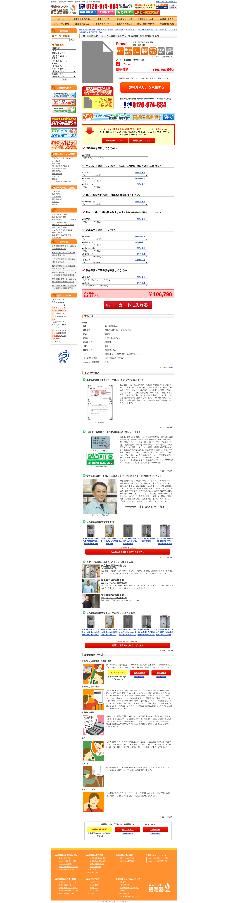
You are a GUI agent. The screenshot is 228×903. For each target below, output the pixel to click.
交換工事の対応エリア (98, 861)
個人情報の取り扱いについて (130, 896)
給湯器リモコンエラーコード (63, 225)
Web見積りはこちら (115, 140)
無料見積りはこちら (142, 140)
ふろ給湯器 (56, 161)
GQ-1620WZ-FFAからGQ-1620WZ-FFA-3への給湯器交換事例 (165, 541)
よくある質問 (94, 885)
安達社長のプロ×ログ (60, 214)
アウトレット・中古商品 (61, 181)
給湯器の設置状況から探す (68, 867)
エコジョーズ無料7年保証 (158, 861)
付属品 (54, 179)
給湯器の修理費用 (59, 217)
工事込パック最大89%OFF (62, 158)
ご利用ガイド (172, 2)
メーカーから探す (65, 864)
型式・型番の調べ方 (146, 24)
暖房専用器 (56, 171)
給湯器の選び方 (82, 24)
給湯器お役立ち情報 (60, 227)
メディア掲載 (124, 885)
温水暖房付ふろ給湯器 (60, 166)
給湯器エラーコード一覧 (67, 882)
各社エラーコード (103, 24)
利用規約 (123, 891)
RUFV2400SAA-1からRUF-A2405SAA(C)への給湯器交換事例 (91, 541)
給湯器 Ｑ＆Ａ (167, 19)
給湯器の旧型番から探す (67, 861)
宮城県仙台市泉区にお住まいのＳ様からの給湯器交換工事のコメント (90, 633)
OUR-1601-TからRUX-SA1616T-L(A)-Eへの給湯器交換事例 (128, 541)
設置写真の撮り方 (124, 24)
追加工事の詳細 (95, 867)
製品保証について (124, 19)
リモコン (55, 176)
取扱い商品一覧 (64, 858)
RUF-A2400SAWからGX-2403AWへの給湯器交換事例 (109, 541)
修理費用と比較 (167, 24)
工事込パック (57, 191)
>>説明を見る (140, 173)
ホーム (61, 19)
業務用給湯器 (57, 174)
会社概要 (123, 882)
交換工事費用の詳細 (97, 864)
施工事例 (93, 869)
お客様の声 (56, 238)
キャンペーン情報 (61, 24)
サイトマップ (161, 2)
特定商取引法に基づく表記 (129, 888)
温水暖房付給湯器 (59, 169)
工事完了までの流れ (82, 19)
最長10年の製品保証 (127, 858)
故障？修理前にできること (68, 893)
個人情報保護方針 (126, 893)
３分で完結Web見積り (67, 869)
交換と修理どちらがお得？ (68, 888)
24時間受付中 (139, 677)
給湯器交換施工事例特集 (61, 235)
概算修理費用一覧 (65, 885)
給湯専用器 (56, 163)
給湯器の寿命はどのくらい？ (69, 891)
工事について (103, 19)
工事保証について (146, 19)
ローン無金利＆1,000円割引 (159, 858)
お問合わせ (94, 888)
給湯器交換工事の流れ (98, 858)
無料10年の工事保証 (127, 861)
